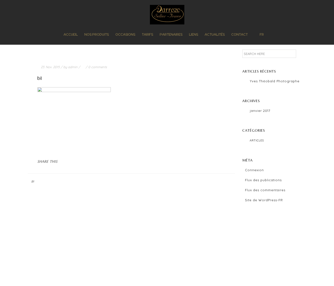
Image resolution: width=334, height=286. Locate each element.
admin (73, 67)
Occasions (125, 34)
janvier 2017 (260, 111)
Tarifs (147, 34)
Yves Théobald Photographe (275, 81)
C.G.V (205, 273)
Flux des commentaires (265, 190)
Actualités (215, 34)
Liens (193, 34)
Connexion (254, 170)
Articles (257, 140)
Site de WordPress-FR (264, 200)
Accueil (71, 34)
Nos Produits (96, 34)
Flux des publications (263, 180)
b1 (32, 181)
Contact (239, 34)
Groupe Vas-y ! (241, 273)
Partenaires (171, 34)
